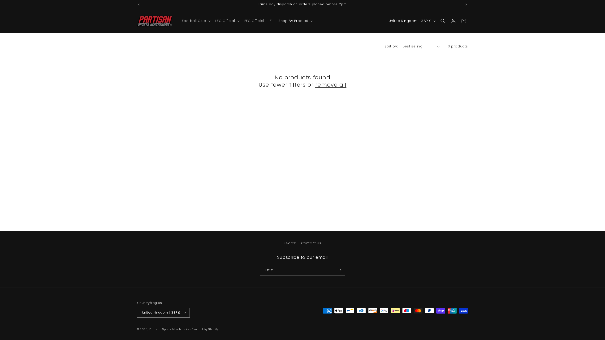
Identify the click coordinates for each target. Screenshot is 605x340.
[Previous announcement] (139, 4)
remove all (330, 84)
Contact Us (311, 243)
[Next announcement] (466, 4)
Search (290, 243)
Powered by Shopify (205, 329)
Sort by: (391, 46)
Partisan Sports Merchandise (170, 329)
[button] (196, 21)
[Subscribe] (339, 270)
